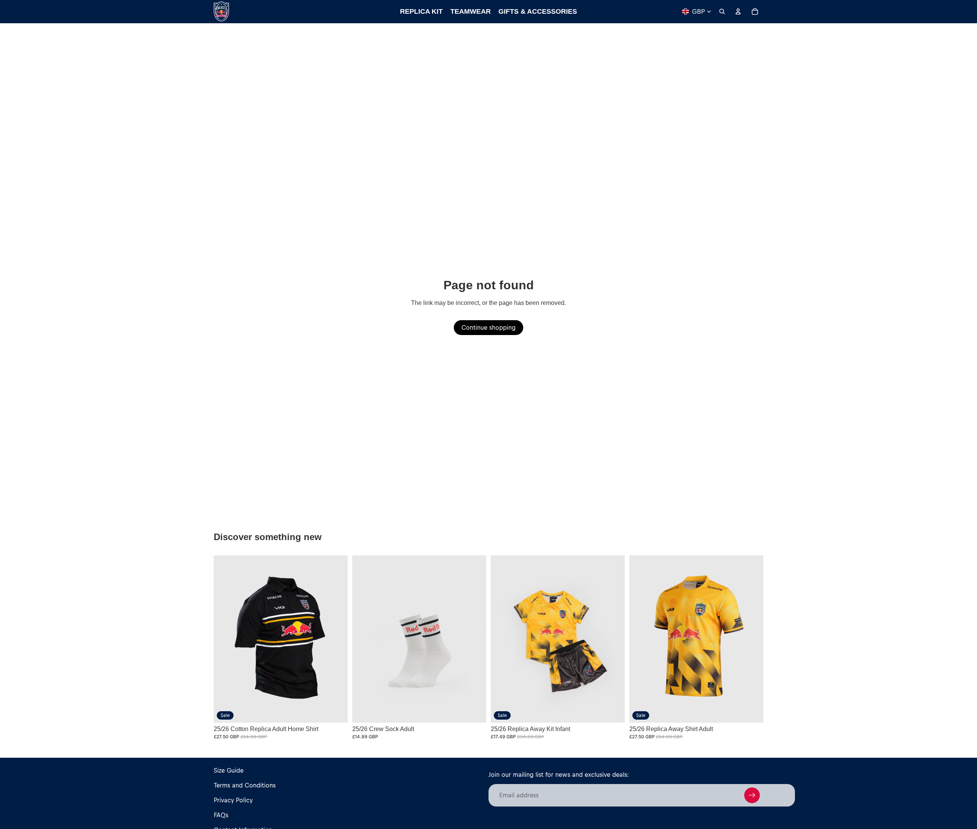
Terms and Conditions (245, 785)
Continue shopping (488, 327)
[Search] (722, 11)
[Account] (738, 11)
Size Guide (228, 770)
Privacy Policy (233, 800)
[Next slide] (474, 638)
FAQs (221, 814)
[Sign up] (752, 795)
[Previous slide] (363, 638)
